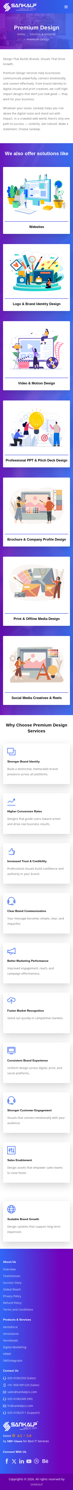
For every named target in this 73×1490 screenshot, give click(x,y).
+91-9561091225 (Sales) (23, 1385)
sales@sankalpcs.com (22, 1392)
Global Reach (12, 1289)
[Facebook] (7, 1461)
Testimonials (11, 1276)
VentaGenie (11, 1334)
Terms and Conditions (18, 1309)
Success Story (12, 1283)
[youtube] (28, 1461)
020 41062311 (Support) (24, 1413)
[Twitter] (14, 1461)
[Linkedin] (21, 1461)
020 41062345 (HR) (20, 1399)
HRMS (7, 1354)
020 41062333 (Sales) (22, 1378)
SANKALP (36, 1484)
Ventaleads (10, 1340)
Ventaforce (10, 1327)
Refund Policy (12, 1303)
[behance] (45, 1461)
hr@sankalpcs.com (20, 1406)
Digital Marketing (14, 1347)
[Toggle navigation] (66, 7)
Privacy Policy (12, 1296)
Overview (9, 1269)
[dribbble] (36, 1461)
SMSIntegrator (13, 1360)
